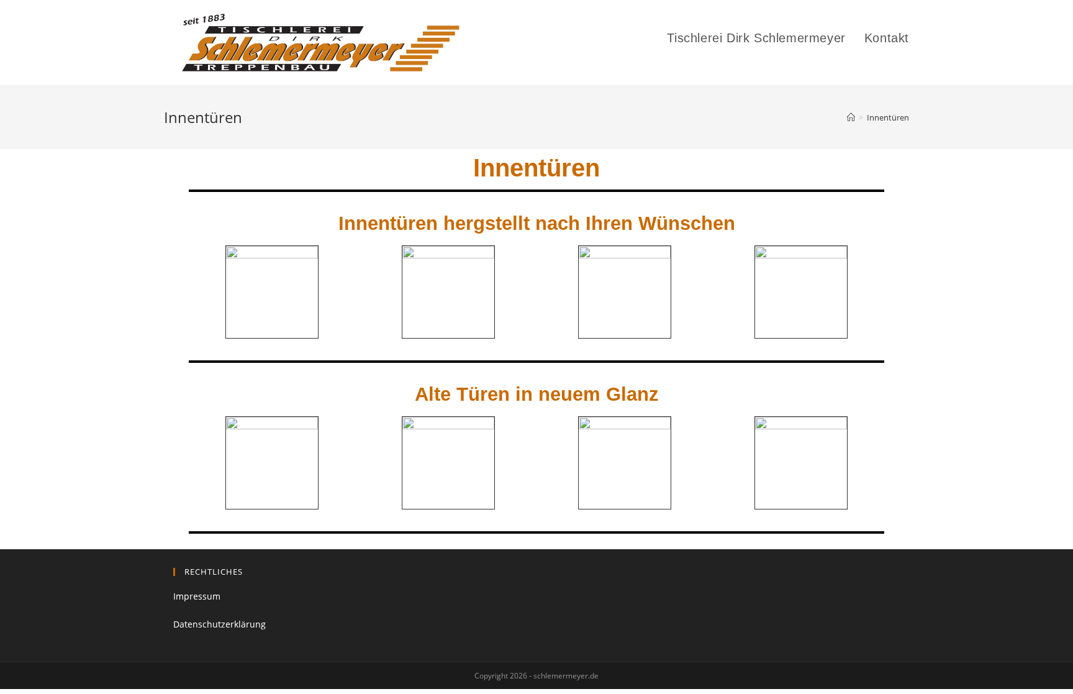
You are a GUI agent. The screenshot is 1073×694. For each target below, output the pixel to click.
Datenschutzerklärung (219, 624)
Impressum (196, 596)
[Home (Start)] (851, 117)
